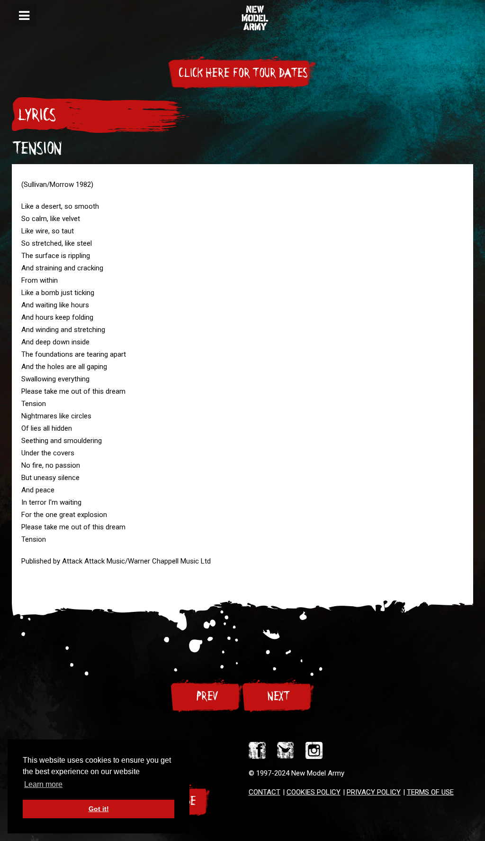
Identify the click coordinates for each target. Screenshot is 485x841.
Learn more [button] (43, 784)
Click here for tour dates (242, 73)
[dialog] (24, 15)
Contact (264, 792)
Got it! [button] (99, 809)
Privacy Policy (374, 792)
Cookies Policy (314, 792)
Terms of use (430, 792)
